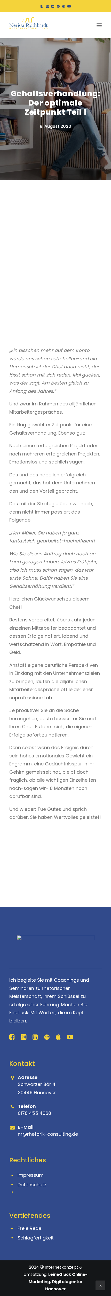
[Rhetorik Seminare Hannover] (28, 25)
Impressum (31, 1175)
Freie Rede (29, 1228)
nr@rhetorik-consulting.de (48, 1134)
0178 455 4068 (34, 1113)
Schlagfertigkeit (36, 1238)
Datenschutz (32, 1184)
